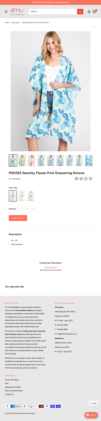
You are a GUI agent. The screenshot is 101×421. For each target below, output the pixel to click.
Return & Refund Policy (14, 391)
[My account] (89, 11)
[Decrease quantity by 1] (20, 208)
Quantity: (12, 209)
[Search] (80, 11)
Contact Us (9, 394)
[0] (94, 11)
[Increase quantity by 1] (33, 208)
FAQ (6, 383)
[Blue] (13, 196)
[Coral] (22, 196)
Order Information (12, 380)
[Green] (31, 196)
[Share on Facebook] (76, 178)
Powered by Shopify (28, 413)
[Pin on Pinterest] (81, 178)
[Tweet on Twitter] (86, 178)
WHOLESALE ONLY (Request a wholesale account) (50, 2)
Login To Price (17, 218)
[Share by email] (90, 178)
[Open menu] (6, 12)
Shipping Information (13, 387)
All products (15, 22)
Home (7, 22)
